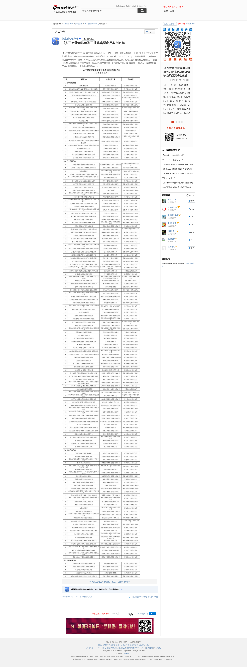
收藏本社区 (190, 24)
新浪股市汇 (69, 24)
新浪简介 (89, 648)
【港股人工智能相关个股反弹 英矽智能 (177, 169)
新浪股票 (135, 6)
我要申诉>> (106, 614)
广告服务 (106, 648)
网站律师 (130, 648)
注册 (172, 11)
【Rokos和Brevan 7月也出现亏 (173, 155)
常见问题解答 (103, 645)
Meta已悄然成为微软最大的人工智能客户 (177, 187)
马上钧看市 (172, 223)
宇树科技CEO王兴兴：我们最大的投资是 (177, 174)
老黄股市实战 (173, 215)
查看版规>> (96, 614)
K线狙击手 (172, 231)
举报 (156, 597)
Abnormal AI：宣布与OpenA (172, 160)
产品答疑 (157, 648)
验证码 (115, 614)
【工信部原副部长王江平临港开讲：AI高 (177, 164)
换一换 (191, 195)
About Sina (98, 648)
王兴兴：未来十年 (169, 178)
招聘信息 (122, 648)
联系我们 (114, 648)
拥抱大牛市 (172, 200)
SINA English (140, 648)
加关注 (191, 201)
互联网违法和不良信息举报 (119, 645)
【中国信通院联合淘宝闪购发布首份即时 (177, 183)
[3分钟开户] (110, 633)
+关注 (149, 31)
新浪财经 (127, 6)
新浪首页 (142, 6)
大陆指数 (78, 24)
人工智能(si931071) (92, 24)
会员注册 (149, 648)
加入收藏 (119, 6)
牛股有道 (171, 247)
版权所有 (127, 654)
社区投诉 (181, 24)
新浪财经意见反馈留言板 (139, 645)
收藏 (145, 597)
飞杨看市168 (172, 207)
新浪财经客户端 (70, 38)
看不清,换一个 (143, 614)
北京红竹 (171, 239)
